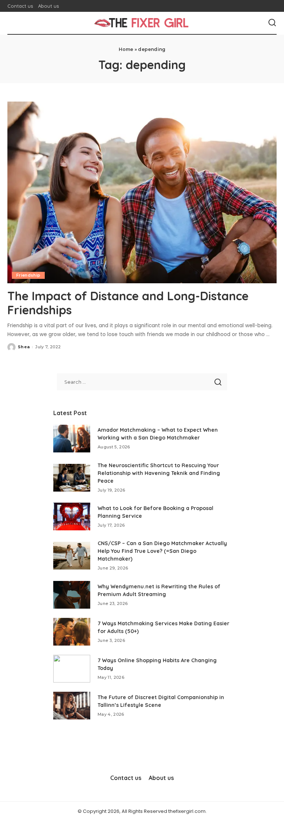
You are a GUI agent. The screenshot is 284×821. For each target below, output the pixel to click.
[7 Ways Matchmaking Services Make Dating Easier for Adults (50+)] (71, 632)
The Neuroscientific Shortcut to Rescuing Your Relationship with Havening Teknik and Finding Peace (159, 473)
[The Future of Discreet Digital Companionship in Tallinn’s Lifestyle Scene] (71, 705)
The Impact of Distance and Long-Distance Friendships (127, 302)
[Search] (272, 23)
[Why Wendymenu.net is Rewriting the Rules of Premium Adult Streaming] (71, 595)
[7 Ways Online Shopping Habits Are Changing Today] (71, 669)
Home (126, 49)
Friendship (28, 275)
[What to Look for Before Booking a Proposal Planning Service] (71, 516)
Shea (24, 346)
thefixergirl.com (187, 811)
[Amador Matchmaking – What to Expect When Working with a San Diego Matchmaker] (71, 438)
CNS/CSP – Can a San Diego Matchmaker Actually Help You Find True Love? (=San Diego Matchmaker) (162, 551)
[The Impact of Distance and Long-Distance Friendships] (142, 192)
